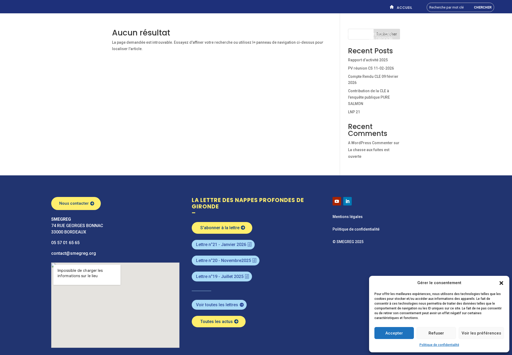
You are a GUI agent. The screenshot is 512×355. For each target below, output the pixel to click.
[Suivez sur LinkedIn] (347, 201)
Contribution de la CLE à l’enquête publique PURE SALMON (369, 97)
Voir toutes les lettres (217, 304)
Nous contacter (74, 203)
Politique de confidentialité (439, 345)
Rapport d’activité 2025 (368, 60)
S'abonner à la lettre (219, 227)
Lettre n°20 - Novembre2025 (223, 260)
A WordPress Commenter (370, 143)
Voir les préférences (481, 333)
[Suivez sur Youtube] (337, 201)
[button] (501, 283)
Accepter (394, 333)
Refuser (436, 333)
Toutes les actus (216, 321)
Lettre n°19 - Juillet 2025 (219, 276)
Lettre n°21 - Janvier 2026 (221, 244)
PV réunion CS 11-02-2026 (371, 68)
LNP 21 (354, 112)
